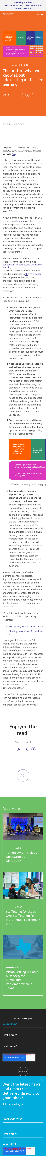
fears (19, 221)
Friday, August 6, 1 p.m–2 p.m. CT (26, 626)
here (14, 154)
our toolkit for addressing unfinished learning (22, 265)
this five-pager (33, 274)
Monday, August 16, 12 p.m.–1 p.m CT (26, 632)
